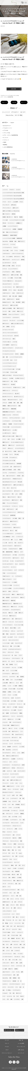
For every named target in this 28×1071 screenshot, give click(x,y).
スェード (11, 743)
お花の (12, 643)
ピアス (21, 399)
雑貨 (3, 813)
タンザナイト (5, 984)
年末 (23, 923)
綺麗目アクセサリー (10, 786)
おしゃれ (14, 262)
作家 (10, 722)
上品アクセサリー (6, 895)
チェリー (15, 831)
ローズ (23, 984)
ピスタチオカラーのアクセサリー (15, 649)
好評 (16, 865)
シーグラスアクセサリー (7, 527)
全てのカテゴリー (7, 125)
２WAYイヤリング (19, 293)
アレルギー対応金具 (18, 679)
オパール (12, 326)
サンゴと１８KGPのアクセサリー (17, 442)
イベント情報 (17, 719)
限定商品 (5, 144)
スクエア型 (5, 731)
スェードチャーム (17, 743)
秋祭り (4, 780)
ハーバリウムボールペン (7, 247)
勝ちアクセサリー (20, 926)
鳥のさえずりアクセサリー (13, 399)
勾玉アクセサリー (17, 545)
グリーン (15, 761)
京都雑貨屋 (20, 229)
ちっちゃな (21, 856)
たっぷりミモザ (5, 466)
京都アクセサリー (15, 673)
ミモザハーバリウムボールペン (17, 253)
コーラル (20, 828)
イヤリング (5, 402)
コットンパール (17, 923)
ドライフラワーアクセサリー (14, 984)
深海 (3, 950)
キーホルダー (5, 993)
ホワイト (14, 752)
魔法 (14, 880)
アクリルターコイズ (6, 655)
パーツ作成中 (14, 582)
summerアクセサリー (6, 856)
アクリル (17, 652)
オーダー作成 (14, 816)
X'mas (10, 801)
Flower (23, 956)
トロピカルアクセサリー (13, 548)
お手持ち (4, 685)
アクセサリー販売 (12, 688)
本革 (19, 865)
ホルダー (9, 868)
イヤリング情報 (16, 646)
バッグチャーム (20, 758)
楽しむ (20, 929)
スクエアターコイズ (20, 445)
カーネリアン (15, 746)
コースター (16, 813)
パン (13, 576)
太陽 (8, 898)
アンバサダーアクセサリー (8, 956)
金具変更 (10, 402)
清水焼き (4, 789)
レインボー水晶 (16, 807)
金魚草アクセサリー (6, 618)
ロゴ (20, 819)
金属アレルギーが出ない (7, 375)
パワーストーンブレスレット (8, 393)
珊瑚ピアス (5, 445)
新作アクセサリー (6, 323)
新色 (3, 597)
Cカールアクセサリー (7, 752)
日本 (12, 950)
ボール (23, 865)
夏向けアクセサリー (14, 521)
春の (13, 302)
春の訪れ (17, 299)
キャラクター (5, 892)
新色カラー (22, 597)
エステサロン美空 (6, 810)
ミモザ (11, 250)
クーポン (15, 728)
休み (13, 804)
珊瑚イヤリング (11, 445)
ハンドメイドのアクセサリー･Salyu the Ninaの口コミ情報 (13, 192)
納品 (15, 241)
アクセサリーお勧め (6, 932)
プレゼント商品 (5, 250)
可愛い (23, 256)
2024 (8, 999)
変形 (16, 856)
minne (11, 360)
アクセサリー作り (16, 947)
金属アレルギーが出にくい (18, 484)
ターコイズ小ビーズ (6, 506)
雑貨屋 (7, 713)
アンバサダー (20, 953)
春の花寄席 (18, 302)
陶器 (19, 405)
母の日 (23, 947)
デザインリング (11, 652)
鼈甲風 (21, 539)
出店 (8, 439)
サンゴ (23, 439)
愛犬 (13, 993)
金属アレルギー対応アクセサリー (17, 323)
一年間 (7, 926)
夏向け (20, 518)
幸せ (12, 381)
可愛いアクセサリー (6, 259)
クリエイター (5, 722)
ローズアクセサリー (14, 713)
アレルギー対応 (20, 688)
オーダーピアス (20, 716)
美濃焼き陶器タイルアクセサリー (9, 411)
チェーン (22, 898)
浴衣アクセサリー (18, 618)
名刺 (10, 296)
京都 (3, 232)
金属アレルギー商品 (14, 274)
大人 (13, 856)
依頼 (18, 889)
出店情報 (14, 229)
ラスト (15, 847)
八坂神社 (9, 691)
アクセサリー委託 (6, 725)
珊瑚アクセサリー (6, 442)
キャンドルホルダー (6, 667)
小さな (10, 859)
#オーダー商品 (18, 115)
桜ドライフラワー (8, 451)
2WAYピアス (5, 296)
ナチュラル (21, 606)
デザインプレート (9, 813)
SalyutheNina (8, 749)
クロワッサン (15, 591)
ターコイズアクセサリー (19, 448)
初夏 (20, 944)
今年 (23, 847)
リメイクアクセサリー (7, 518)
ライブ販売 (20, 667)
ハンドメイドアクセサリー (13, 226)
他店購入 (16, 968)
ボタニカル (5, 612)
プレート (11, 454)
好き (19, 883)
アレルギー (20, 710)
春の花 (13, 265)
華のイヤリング (5, 646)
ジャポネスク (17, 950)
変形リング (21, 612)
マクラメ (13, 932)
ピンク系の (15, 430)
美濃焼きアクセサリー (15, 725)
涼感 (18, 892)
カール (18, 752)
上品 (14, 892)
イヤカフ (4, 935)
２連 (24, 944)
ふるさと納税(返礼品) (8, 147)
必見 (3, 929)
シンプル (12, 783)
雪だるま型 (20, 481)
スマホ (19, 850)
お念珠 (21, 962)
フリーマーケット (11, 223)
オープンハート (10, 828)
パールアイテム (21, 472)
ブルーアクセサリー (6, 871)
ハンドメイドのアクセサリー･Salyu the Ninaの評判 (12, 195)
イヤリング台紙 (5, 372)
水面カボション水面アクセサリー (12, 755)
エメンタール (9, 996)
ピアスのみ (10, 95)
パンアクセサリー (18, 576)
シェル (7, 798)
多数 (18, 402)
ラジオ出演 (5, 688)
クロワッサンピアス (6, 594)
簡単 (17, 962)
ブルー (11, 679)
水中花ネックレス (6, 606)
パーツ (15, 579)
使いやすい (18, 938)
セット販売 (5, 968)
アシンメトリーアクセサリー (12, 503)
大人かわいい (5, 378)
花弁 (20, 737)
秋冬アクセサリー (15, 731)
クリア (15, 570)
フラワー (20, 655)
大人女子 (4, 637)
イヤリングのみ (16, 95)
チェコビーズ (21, 637)
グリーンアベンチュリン (7, 953)
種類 (7, 947)
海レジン (12, 530)
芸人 (24, 920)
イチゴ (4, 898)
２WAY (13, 293)
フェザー (22, 822)
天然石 (4, 142)
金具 (21, 682)
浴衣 (13, 618)
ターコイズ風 (5, 457)
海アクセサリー (5, 530)
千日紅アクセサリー (6, 576)
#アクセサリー (15, 112)
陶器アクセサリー (6, 408)
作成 (9, 816)
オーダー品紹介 (5, 819)
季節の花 (4, 850)
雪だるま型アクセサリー (7, 484)
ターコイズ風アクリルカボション (9, 463)
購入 (23, 798)
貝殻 (3, 944)
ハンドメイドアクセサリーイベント (9, 512)
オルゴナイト (20, 542)
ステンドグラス (11, 987)
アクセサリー (11, 189)
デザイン (4, 652)
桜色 (21, 500)
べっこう (16, 539)
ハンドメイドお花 (6, 643)
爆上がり (22, 996)
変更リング (11, 612)
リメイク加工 (21, 746)
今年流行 (18, 475)
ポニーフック (16, 862)
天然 (3, 798)
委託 (18, 676)
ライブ (7, 670)
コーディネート (11, 883)
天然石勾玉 (18, 271)
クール (20, 816)
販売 (3, 670)
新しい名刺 (15, 296)
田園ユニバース (19, 436)
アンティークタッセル (14, 740)
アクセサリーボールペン (7, 880)
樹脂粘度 (12, 938)
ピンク (17, 682)
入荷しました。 (11, 448)
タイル (4, 999)
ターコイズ (18, 265)
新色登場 (7, 597)
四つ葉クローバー (6, 384)
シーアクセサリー (18, 533)
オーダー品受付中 (6, 344)
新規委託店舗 (19, 238)
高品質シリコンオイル (7, 414)
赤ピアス (4, 886)
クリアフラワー (12, 676)
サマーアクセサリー (6, 524)
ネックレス (5, 137)
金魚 (9, 877)
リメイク (9, 685)
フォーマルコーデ (6, 822)
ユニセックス (14, 929)
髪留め (12, 865)
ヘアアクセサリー (6, 865)
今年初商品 (17, 804)
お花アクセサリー (6, 716)
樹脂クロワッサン (20, 594)
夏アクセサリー (5, 521)
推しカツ (23, 804)
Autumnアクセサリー (19, 734)
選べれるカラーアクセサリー (8, 792)
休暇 (3, 926)
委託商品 (22, 676)
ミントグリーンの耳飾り (7, 588)
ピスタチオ (5, 649)
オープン (4, 987)
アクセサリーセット (15, 941)
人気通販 (4, 226)
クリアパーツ (5, 676)
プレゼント (16, 247)
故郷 (18, 874)
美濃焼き (4, 405)
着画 (21, 274)
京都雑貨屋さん (5, 235)
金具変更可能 (12, 515)
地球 (13, 917)
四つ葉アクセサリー (17, 387)
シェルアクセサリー (14, 798)
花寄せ (23, 302)
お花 (11, 466)
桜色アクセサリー (15, 500)
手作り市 (4, 223)
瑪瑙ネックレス (20, 311)
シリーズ (7, 950)
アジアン (22, 941)
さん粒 (21, 789)
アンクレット (5, 761)
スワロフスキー (15, 414)
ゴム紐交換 (13, 758)
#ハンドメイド (6, 112)
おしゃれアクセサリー (7, 262)
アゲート (10, 290)
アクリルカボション (13, 457)
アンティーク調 (5, 740)
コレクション (5, 743)
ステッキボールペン (6, 941)
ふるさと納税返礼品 (6, 536)
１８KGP (13, 311)
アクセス (21, 201)
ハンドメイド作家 (13, 670)
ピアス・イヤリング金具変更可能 (10, 135)
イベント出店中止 (9, 256)
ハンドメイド (5, 189)
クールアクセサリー (6, 271)
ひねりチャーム (14, 344)
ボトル (13, 853)
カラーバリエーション (7, 338)
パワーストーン (15, 390)
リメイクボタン (17, 999)
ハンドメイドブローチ (7, 917)
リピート (12, 895)
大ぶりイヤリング (18, 643)
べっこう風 (5, 542)
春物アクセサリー (21, 241)
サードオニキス (16, 789)
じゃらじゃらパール (6, 737)
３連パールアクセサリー (10, 475)
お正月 (13, 795)
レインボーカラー (20, 777)
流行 (23, 475)
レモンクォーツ (20, 932)
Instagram (4, 399)
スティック (8, 929)
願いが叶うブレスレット (18, 396)
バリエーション (18, 792)
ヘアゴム (14, 691)
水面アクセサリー (6, 758)
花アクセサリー (5, 305)
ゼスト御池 (15, 518)
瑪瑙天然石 (5, 314)
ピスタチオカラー (16, 317)
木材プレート (20, 451)
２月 (3, 256)
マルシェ (9, 789)
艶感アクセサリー (12, 615)
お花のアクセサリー (17, 466)
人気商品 (7, 326)
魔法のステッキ (20, 880)
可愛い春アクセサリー (7, 430)
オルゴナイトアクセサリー (8, 545)
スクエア (4, 448)
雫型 (13, 734)
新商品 (7, 679)
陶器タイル (16, 551)
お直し (19, 691)
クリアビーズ (21, 570)
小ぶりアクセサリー (15, 597)
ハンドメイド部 (5, 360)
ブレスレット (6, 139)
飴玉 (20, 987)
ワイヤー (12, 965)
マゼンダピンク (17, 956)
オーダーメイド (5, 244)
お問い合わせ (13, 204)
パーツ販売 (15, 685)
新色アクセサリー (6, 600)
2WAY (4, 509)
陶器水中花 (13, 600)
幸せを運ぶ (13, 384)
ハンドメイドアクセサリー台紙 (8, 369)
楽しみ (15, 290)
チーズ (4, 996)
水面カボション (11, 719)
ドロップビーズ (12, 320)
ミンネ (15, 360)
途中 (8, 935)
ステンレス (5, 877)
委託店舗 (11, 241)
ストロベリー (9, 831)
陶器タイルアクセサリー (12, 405)
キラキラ (4, 719)
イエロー (10, 807)
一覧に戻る (14, 102)
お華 (16, 509)
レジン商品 (21, 728)
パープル (17, 786)
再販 (11, 646)
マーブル (4, 804)
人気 (3, 326)
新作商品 (22, 259)
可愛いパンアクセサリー (7, 579)
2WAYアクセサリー (10, 509)
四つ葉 (15, 381)
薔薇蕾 (20, 548)
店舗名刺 (20, 296)
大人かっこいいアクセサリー (14, 314)
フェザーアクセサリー (7, 825)
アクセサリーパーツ (4, 95)
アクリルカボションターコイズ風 (9, 460)
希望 (3, 920)
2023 (11, 926)
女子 (15, 926)
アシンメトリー (5, 783)
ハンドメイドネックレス (11, 573)
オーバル (17, 898)
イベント (4, 439)
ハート (4, 828)
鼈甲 (12, 539)
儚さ (20, 895)
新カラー (12, 962)
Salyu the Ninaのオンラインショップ (9, 481)
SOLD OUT (16, 335)
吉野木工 (13, 877)
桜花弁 (4, 503)
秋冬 (9, 731)
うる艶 (15, 612)
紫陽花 (21, 713)
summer (20, 853)
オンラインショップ (15, 259)
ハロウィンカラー (6, 962)
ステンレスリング (6, 539)
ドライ (16, 987)
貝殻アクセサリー (17, 527)
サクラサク (16, 944)
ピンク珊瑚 (18, 439)
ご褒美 (15, 828)
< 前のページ (4, 102)
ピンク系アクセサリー (7, 433)
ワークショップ (5, 515)
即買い (9, 850)
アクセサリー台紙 (13, 372)
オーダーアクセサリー (17, 722)
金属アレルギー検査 (6, 265)
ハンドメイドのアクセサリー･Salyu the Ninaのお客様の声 (13, 198)
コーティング (5, 615)
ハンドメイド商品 (20, 320)
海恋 (16, 530)
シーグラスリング (19, 536)
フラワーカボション (6, 658)
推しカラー (5, 807)
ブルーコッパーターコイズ (8, 335)
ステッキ (4, 883)
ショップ (8, 795)
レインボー (13, 777)
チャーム (21, 506)
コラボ (4, 795)
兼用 (3, 749)
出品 (8, 780)
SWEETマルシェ (21, 512)
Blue (12, 871)
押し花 (4, 831)
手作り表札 (16, 454)
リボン (20, 959)
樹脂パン (13, 594)
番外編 (6, 923)
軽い (23, 938)
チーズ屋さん (8, 990)
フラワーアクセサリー (16, 658)
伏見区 (4, 707)
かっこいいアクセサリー (13, 268)
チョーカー (5, 311)
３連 (3, 475)
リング (9, 804)
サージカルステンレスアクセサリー (9, 889)
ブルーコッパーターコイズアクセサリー (10, 332)
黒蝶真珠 (22, 813)
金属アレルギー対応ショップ (15, 780)
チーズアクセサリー (16, 990)
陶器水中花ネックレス (18, 603)
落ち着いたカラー (6, 381)
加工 (3, 713)
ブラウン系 (21, 810)
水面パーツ (5, 728)
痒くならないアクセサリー (18, 375)
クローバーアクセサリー (7, 387)
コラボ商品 (19, 877)
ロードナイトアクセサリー (8, 570)
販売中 (23, 752)
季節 (13, 850)
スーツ (9, 886)
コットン (11, 923)
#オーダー (23, 112)
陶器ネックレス (14, 606)
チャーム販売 (13, 710)
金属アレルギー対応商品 (7, 308)
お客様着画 (5, 801)
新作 (14, 402)
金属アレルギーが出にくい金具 (8, 436)
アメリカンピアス (6, 777)
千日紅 (4, 573)
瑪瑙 (14, 308)
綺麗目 (4, 786)
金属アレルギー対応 (14, 305)
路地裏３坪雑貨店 (13, 235)
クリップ (4, 938)
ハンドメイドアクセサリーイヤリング (10, 363)
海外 (9, 959)
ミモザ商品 (22, 250)
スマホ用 (14, 868)
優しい (17, 917)
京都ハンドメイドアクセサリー (12, 232)
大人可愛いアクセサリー (19, 378)
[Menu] (25, 2)
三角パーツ (9, 707)
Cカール (4, 746)
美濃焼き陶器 (13, 408)
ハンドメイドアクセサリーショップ (9, 366)
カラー (10, 761)
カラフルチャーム (6, 710)
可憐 (17, 895)
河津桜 (15, 451)
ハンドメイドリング (6, 914)
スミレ (21, 783)
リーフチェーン (15, 506)
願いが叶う (17, 393)
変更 (23, 819)
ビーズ (22, 786)
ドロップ (12, 661)
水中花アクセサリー (10, 299)
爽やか (10, 591)
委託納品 (4, 691)
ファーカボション (14, 810)
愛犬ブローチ (18, 993)
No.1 (6, 959)
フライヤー (5, 816)
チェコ (15, 637)
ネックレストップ (6, 965)
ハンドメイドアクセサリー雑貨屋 (9, 238)
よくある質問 (15, 201)
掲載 (21, 402)
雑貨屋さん (21, 685)
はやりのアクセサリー (7, 478)
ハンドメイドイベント (7, 229)
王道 (20, 935)
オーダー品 (15, 341)
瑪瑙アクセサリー (20, 308)
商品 (7, 664)
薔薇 (3, 551)
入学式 (15, 469)
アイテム (16, 250)
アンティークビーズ (19, 621)
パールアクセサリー (12, 472)
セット (16, 664)
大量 (8, 938)
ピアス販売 (15, 707)
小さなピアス (5, 859)
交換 (3, 990)
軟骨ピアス (11, 968)
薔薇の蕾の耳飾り (9, 551)
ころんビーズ (5, 320)
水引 (17, 795)
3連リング (10, 728)
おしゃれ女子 (10, 637)
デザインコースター (14, 822)
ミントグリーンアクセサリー (19, 588)
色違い (14, 338)
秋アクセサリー (15, 737)
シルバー (22, 314)
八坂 (19, 801)
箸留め (21, 795)
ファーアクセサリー (6, 734)
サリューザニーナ (6, 204)
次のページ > (23, 102)
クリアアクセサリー (6, 673)
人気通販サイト (19, 223)
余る (11, 947)
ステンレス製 (14, 959)
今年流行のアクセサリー (17, 478)
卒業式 (19, 469)
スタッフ (9, 201)
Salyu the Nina (5, 241)
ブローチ (17, 914)
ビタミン (12, 898)
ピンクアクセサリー (6, 500)
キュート (4, 868)
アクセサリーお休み (6, 874)
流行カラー (5, 591)
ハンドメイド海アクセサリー (8, 533)
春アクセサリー (17, 256)
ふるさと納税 (5, 682)
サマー (7, 944)
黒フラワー (5, 661)
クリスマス (14, 801)
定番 (22, 999)
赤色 (16, 883)
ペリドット (13, 716)
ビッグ (13, 914)
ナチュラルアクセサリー (15, 609)
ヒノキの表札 (5, 454)
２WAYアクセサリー (6, 293)
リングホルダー (21, 868)
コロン (16, 783)
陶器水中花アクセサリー (7, 603)
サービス (4, 201)
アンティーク (11, 621)
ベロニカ (12, 439)
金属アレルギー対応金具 (7, 469)
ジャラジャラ (15, 749)
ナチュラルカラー (6, 609)
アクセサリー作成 (14, 935)
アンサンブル (8, 920)
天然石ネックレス (6, 274)
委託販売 (9, 746)
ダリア (21, 551)
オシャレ (15, 859)
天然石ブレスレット (6, 390)
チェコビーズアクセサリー (8, 862)
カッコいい (22, 917)
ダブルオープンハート (17, 825)
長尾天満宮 (17, 871)
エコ (16, 920)
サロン (10, 892)
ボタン (20, 920)
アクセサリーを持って (7, 341)
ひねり (15, 655)
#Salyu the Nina (9, 115)
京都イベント (11, 682)
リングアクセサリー (14, 819)
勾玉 (15, 542)
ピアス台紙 (18, 369)
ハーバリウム (12, 244)
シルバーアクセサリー (7, 317)
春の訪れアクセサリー (7, 302)
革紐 (9, 311)
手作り (15, 953)
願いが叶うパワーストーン (8, 396)
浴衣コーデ (5, 621)
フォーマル (5, 472)
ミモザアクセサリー (6, 253)
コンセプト (18, 189)
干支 (10, 993)
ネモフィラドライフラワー (13, 640)
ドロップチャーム (19, 661)
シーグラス (14, 524)
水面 (3, 755)
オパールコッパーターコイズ (8, 329)
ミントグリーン (16, 585)
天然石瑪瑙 (5, 290)
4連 (20, 798)
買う (9, 853)
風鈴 (3, 679)
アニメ (22, 889)
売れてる (13, 874)
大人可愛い (11, 378)
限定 (3, 664)
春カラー (14, 433)
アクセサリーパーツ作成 (7, 585)
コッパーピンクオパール (7, 847)
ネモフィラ (5, 640)
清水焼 (19, 847)
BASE (24, 387)
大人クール (11, 542)
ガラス (13, 536)
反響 (11, 944)
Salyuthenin (21, 707)
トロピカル (5, 548)
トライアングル (19, 965)
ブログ (17, 996)
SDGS (4, 947)
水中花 (4, 299)
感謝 (11, 999)
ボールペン (19, 411)
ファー (21, 731)
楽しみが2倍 (20, 290)
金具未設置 (19, 463)
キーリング (5, 853)
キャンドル (14, 667)
